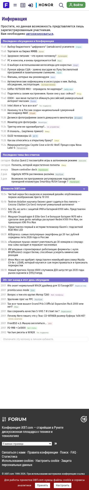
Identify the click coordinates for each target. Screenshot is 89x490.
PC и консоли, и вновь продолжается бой (31, 60)
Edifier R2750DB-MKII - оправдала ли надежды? (35, 89)
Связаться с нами (13, 452)
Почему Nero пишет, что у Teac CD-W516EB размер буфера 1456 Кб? (46, 315)
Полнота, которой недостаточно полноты (35, 165)
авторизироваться (39, 34)
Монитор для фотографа (22, 122)
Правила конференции (43, 452)
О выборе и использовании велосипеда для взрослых (39, 65)
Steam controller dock (24, 169)
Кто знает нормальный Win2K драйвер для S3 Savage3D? (40, 285)
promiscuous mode (18, 290)
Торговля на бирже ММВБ (22, 51)
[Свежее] (22, 5)
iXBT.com (9, 474)
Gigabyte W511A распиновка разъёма (32, 174)
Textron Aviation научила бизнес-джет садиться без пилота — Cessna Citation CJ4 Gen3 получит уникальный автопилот (44, 203)
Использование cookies (18, 460)
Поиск (64, 452)
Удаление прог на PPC (20, 299)
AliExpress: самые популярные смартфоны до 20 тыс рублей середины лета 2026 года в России (43, 236)
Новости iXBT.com (14, 188)
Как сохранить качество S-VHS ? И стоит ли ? (33, 311)
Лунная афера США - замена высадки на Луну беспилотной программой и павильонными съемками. (42, 71)
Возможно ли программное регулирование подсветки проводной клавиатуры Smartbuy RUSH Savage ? (43, 180)
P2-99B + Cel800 (16, 327)
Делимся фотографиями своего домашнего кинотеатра (40, 117)
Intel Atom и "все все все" (22, 105)
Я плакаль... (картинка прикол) (25, 131)
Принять (42, 485)
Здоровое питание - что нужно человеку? (32, 55)
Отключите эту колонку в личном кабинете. (28, 339)
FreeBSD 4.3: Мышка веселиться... (27, 323)
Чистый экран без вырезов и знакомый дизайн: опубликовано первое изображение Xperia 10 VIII (45, 196)
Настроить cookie (47, 460)
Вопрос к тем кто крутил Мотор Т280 (28, 294)
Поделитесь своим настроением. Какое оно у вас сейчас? (41, 93)
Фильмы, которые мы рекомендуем (28, 77)
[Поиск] (61, 5)
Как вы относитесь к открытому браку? (30, 140)
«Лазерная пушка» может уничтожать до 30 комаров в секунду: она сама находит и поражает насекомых (45, 243)
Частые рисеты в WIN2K (21, 332)
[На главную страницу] (6, 4)
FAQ (73, 452)
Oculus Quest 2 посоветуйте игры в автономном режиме (44, 160)
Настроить (62, 485)
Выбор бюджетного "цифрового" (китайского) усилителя (40, 46)
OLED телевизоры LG (19, 135)
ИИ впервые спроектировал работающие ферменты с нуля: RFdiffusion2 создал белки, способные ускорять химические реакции (43, 252)
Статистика (9, 456)
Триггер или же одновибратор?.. (26, 126)
